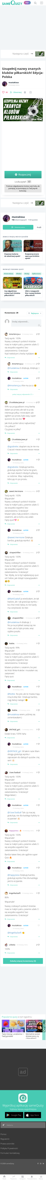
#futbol (18, 274)
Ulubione (25, 92)
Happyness (14, 830)
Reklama (9, 1125)
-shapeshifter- (15, 552)
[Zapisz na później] (30, 92)
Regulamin (5, 1139)
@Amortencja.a (14, 385)
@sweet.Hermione (16, 537)
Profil (39, 227)
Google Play (16, 1115)
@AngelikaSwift (14, 932)
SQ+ (27, 3)
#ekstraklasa (8, 274)
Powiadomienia (31, 1178)
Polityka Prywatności (9, 1148)
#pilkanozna (36, 274)
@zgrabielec (13, 446)
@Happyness (13, 875)
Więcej (41, 1178)
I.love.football (15, 772)
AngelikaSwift (15, 893)
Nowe (4, 1178)
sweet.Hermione (16, 491)
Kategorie (23, 1178)
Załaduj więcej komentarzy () (23, 961)
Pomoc (4, 1134)
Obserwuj (17, 92)
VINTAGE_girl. (15, 729)
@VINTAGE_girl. (15, 751)
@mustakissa (13, 368)
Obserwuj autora (20, 227)
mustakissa (14, 82)
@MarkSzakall (14, 598)
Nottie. (12, 643)
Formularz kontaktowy (10, 1153)
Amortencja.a (14, 334)
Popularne (13, 1178)
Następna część (21, 53)
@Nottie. (11, 694)
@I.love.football (14, 812)
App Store (34, 1115)
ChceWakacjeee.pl (17, 402)
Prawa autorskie (7, 1143)
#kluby (26, 274)
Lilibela (12, 945)
